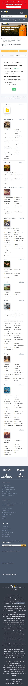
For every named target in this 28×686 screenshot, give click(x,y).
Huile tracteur (8, 311)
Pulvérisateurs (18, 244)
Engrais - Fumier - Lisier (18, 145)
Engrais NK (8, 417)
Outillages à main (7, 324)
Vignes (16, 172)
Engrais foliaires (19, 407)
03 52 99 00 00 (5, 19)
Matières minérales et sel (18, 204)
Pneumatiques (9, 137)
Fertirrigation (8, 411)
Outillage (7, 343)
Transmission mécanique (8, 145)
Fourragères (18, 440)
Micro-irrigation (19, 246)
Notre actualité (6, 530)
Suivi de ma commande (8, 487)
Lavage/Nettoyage (18, 321)
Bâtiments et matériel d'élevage (18, 371)
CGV (9, 599)
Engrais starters (9, 425)
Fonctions (7, 292)
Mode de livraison (6, 485)
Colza (6, 444)
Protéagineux (18, 448)
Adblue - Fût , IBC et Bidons (18, 312)
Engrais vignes (18, 178)
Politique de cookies (17, 599)
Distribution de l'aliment (8, 375)
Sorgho (17, 444)
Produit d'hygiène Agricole (19, 344)
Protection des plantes (8, 270)
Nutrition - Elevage (17, 274)
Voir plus (21, 104)
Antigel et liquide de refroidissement (9, 316)
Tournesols (17, 446)
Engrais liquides (19, 425)
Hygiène (7, 277)
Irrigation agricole (7, 249)
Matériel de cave (19, 174)
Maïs (6, 446)
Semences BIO (8, 273)
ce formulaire (12, 84)
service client (20, 19)
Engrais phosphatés (7, 400)
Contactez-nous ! (6, 528)
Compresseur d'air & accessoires (9, 320)
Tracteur (7, 129)
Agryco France (20, 603)
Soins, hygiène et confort (9, 379)
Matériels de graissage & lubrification (7, 329)
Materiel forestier (19, 248)
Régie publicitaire (6, 514)
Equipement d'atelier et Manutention (17, 335)
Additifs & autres (19, 411)
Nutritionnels (8, 211)
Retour (14, 89)
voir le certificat (19, 683)
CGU (5, 599)
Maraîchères (8, 454)
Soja (16, 452)
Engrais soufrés (19, 423)
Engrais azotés (9, 395)
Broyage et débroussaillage (8, 153)
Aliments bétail (19, 197)
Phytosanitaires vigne (8, 175)
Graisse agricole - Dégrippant (19, 316)
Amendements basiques (18, 404)
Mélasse (17, 207)
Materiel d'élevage (6, 157)
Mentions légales (8, 597)
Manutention (8, 148)
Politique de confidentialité (15, 657)
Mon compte (5, 526)
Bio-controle (18, 292)
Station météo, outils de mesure (8, 348)
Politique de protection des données (13, 601)
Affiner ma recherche (14, 51)
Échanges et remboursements (9, 493)
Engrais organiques (7, 408)
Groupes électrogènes (17, 328)
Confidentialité (18, 597)
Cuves (6, 238)
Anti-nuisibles (18, 236)
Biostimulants (8, 421)
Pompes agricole (19, 238)
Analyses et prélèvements (7, 414)
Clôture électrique (6, 365)
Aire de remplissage (7, 295)
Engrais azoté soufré (18, 396)
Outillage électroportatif (18, 324)
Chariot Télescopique (17, 130)
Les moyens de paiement (8, 489)
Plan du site (6, 603)
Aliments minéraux (17, 200)
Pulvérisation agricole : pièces (18, 134)
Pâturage (7, 368)
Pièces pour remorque (17, 153)
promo (7, 115)
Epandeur (7, 246)
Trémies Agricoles (16, 229)
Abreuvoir (17, 368)
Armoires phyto (19, 240)
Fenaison (17, 137)
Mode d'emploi (5, 510)
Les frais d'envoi (6, 491)
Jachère (7, 452)
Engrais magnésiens (17, 418)
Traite (6, 370)
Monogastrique (9, 197)
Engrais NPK (18, 421)
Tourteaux (7, 213)
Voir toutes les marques (8, 495)
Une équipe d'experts (7, 532)
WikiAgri (4, 518)
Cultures (17, 294)
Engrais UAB (18, 413)
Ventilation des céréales (18, 233)
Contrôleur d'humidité (7, 233)
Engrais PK (8, 403)
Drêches (7, 203)
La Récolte (4, 516)
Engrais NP (8, 423)
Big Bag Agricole (9, 228)
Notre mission (5, 534)
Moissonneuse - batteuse (8, 140)
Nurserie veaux (18, 374)
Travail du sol (8, 133)
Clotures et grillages (7, 253)
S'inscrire (24, 545)
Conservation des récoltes (19, 379)
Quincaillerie (18, 347)
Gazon (16, 450)
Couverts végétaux (7, 441)
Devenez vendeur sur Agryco (9, 512)
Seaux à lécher (18, 211)
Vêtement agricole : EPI (7, 241)
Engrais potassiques (17, 400)
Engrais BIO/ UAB (17, 270)
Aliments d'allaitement (7, 200)
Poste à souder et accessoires (8, 334)
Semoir (17, 139)
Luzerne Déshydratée (7, 208)
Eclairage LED (8, 236)
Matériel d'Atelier (19, 339)
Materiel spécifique (16, 149)
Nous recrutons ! (6, 536)
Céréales (7, 448)
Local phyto (8, 244)
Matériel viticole (9, 172)
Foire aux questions (7, 508)
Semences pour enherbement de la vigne (9, 180)
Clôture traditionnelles (18, 365)
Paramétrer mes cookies (13, 595)
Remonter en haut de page (14, 462)
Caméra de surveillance (7, 340)
